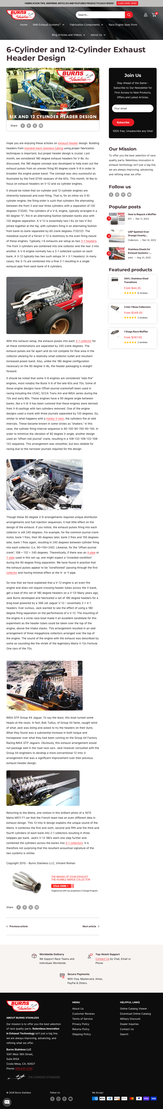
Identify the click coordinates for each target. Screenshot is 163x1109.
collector (11, 572)
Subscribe (123, 122)
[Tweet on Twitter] (35, 125)
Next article (89, 926)
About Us (96, 34)
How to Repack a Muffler (142, 214)
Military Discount (130, 1018)
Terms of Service (82, 1018)
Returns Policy (80, 1029)
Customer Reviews (83, 1013)
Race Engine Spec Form (123, 24)
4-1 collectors (74, 843)
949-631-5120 (23, 1068)
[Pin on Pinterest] (29, 125)
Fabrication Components (85, 24)
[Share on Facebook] (23, 125)
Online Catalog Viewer (133, 1008)
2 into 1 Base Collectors (137, 306)
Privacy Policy (80, 1024)
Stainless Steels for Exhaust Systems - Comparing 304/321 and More (142, 251)
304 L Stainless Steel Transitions (136, 280)
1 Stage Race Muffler (136, 331)
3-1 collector (84, 341)
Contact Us (102, 958)
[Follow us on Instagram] (117, 194)
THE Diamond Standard (44, 1076)
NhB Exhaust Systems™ (47, 24)
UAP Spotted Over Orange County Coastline (138, 233)
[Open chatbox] (7, 1102)
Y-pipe (10, 557)
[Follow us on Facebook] (111, 194)
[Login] (145, 15)
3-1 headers (88, 241)
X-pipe (91, 552)
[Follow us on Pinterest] (123, 194)
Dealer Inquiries (129, 1024)
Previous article (19, 926)
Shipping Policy (81, 1034)
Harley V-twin (55, 418)
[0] (154, 15)
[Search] (129, 14)
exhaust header (68, 143)
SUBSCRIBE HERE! (127, 3)
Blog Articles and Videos (67, 34)
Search (124, 1034)
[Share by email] (41, 125)
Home (23, 24)
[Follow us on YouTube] (129, 194)
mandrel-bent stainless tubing (43, 148)
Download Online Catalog (135, 1013)
